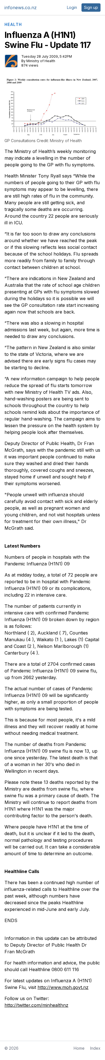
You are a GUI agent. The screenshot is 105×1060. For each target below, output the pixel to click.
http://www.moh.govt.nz (63, 987)
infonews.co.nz (20, 7)
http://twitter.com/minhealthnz (36, 1005)
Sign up (91, 7)
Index (95, 1048)
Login (72, 7)
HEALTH (13, 24)
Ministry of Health (40, 61)
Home (79, 1048)
